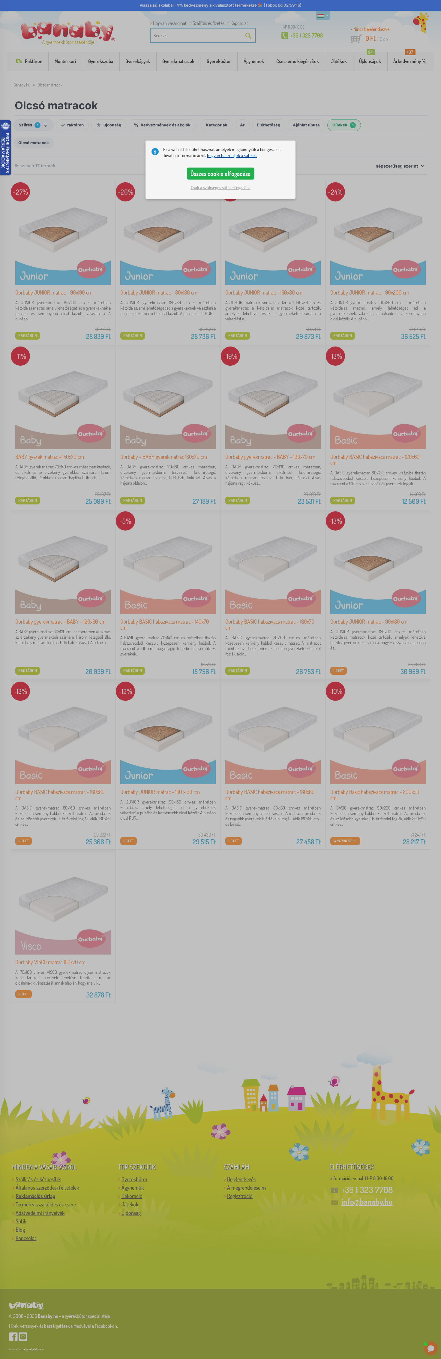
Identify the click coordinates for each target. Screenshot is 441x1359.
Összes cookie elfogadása (220, 173)
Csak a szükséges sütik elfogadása (220, 187)
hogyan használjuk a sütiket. (232, 155)
